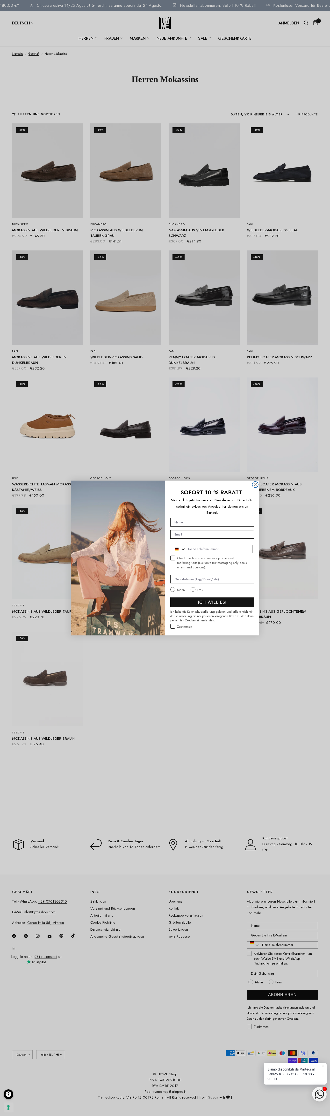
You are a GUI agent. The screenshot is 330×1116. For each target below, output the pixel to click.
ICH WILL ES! (212, 602)
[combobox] (179, 549)
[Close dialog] (255, 485)
